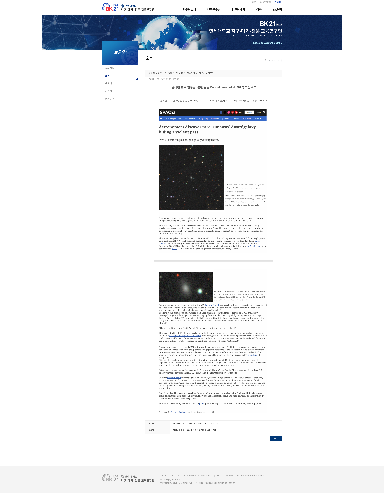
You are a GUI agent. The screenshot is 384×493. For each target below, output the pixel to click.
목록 (276, 438)
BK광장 (277, 10)
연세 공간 (110, 98)
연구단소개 (189, 10)
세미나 (108, 83)
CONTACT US (265, 2)
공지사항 (109, 68)
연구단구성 (213, 10)
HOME (253, 2)
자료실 (108, 91)
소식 (107, 75)
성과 (259, 10)
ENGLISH (278, 2)
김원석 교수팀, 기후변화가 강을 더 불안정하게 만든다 (194, 430)
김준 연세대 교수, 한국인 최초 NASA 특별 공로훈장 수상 (195, 424)
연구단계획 (238, 10)
